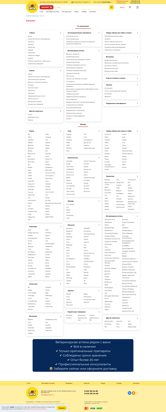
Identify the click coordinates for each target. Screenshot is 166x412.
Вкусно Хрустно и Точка (110, 183)
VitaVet (124, 140)
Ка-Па (47, 263)
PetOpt (30, 260)
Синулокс (125, 303)
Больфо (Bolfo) (126, 264)
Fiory (117, 327)
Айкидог (48, 274)
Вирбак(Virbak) (109, 228)
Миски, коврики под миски (113, 42)
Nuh (46, 151)
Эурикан (125, 300)
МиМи (47, 211)
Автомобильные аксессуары (114, 36)
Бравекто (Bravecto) (128, 270)
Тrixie (67, 297)
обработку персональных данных (35, 409)
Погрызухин (132, 180)
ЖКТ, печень (70, 76)
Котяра (86, 183)
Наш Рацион (32, 200)
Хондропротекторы (111, 60)
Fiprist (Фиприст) (110, 252)
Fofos (68, 250)
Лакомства (31, 47)
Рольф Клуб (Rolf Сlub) (129, 272)
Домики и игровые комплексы (38, 82)
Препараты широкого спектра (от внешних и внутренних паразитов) (80, 43)
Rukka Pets (48, 252)
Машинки (108, 96)
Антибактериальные (72, 57)
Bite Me (86, 272)
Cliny (29, 322)
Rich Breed (31, 252)
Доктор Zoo (87, 142)
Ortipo (47, 156)
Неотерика (108, 290)
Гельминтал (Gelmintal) (112, 258)
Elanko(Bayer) (109, 287)
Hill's (29, 220)
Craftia (30, 178)
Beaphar (30, 319)
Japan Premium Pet (94, 319)
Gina (29, 206)
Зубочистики (120, 207)
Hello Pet (69, 302)
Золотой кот (70, 175)
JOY (106, 195)
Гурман (47, 198)
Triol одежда (70, 204)
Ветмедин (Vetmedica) (112, 296)
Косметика (108, 94)
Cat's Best (69, 161)
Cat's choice (69, 166)
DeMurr (86, 172)
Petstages (69, 245)
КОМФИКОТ (70, 169)
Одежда (30, 50)
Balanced (30, 145)
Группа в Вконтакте (129, 393)
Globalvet (48, 287)
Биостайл (31, 257)
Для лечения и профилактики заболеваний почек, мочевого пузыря (82, 90)
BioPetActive (32, 304)
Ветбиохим (108, 282)
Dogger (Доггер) (33, 232)
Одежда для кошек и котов (36, 96)
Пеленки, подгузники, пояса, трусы (39, 61)
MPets (68, 142)
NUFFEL (68, 234)
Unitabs (30, 333)
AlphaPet (30, 140)
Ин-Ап (107, 298)
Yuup (46, 298)
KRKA (106, 285)
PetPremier (119, 201)
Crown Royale (32, 293)
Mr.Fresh (86, 164)
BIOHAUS (107, 190)
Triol (46, 241)
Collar (29, 230)
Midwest (107, 153)
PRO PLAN (48, 170)
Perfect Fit (48, 159)
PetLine (47, 257)
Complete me (32, 268)
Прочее (68, 118)
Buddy (68, 210)
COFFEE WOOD (89, 261)
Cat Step (68, 188)
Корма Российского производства (39, 39)
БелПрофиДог (50, 243)
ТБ (84, 280)
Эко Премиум (70, 186)
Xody (123, 137)
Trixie (29, 249)
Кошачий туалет (33, 88)
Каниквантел (126, 297)
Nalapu (47, 148)
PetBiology (48, 295)
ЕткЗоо (124, 167)
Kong (68, 247)
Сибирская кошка (89, 148)
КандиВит (48, 328)
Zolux (85, 283)
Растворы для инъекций (74, 113)
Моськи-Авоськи (127, 153)
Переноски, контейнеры (112, 50)
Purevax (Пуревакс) (128, 222)
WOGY (68, 239)
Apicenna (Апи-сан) (82, 319)
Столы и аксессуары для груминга (116, 91)
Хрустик (130, 199)
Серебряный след (51, 319)
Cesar (29, 170)
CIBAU (30, 173)
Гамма (124, 145)
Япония (30, 309)
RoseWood (87, 267)
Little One (119, 321)
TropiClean (31, 306)
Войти (122, 7)
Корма (30, 36)
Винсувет (125, 219)
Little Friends (70, 191)
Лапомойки (31, 53)
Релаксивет (81, 315)
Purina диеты (49, 175)
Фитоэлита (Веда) (110, 268)
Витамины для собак (111, 71)
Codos (68, 299)
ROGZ (29, 243)
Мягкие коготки (33, 99)
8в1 (29, 287)
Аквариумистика (33, 117)
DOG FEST (108, 193)
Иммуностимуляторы (73, 62)
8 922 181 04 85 (135, 1)
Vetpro (107, 225)
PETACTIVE (31, 330)
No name (86, 186)
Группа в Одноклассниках (133, 393)
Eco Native (31, 186)
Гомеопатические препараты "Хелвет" (78, 59)
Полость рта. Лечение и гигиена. (76, 79)
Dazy (85, 269)
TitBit (118, 188)
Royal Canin (48, 178)
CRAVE (30, 175)
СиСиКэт (86, 188)
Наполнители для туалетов (36, 79)
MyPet (47, 266)
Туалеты (30, 58)
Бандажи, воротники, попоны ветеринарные (80, 102)
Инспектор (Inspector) (129, 259)
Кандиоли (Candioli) (111, 241)
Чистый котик (70, 194)
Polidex (30, 325)
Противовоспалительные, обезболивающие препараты (80, 85)
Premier (47, 164)
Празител (108, 250)
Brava (85, 278)
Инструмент (108, 88)
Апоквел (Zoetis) (110, 236)
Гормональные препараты (74, 68)
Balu (129, 185)
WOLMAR (31, 328)
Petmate (69, 148)
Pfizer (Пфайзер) (127, 233)
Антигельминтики (72, 36)
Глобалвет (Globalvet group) (128, 252)
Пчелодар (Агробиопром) (109, 166)
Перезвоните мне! (122, 1)
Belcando (31, 148)
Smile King (108, 324)
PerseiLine (69, 228)
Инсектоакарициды (72, 39)
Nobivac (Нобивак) (128, 289)
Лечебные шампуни (72, 94)
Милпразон (108, 244)
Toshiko (47, 301)
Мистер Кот (87, 169)
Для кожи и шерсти (111, 65)
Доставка (43, 2)
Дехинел (107, 274)
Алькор (124, 156)
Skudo (106, 156)
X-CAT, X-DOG (49, 192)
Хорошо (62, 408)
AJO (29, 134)
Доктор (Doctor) (127, 283)
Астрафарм (119, 193)
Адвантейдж (109, 301)
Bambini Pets (109, 321)
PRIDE (30, 277)
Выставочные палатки (35, 101)
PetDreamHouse (127, 151)
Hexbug (86, 275)
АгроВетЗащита (127, 230)
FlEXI (46, 230)
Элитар (124, 159)
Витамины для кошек (111, 68)
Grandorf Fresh (32, 211)
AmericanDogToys (89, 234)
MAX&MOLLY (32, 254)
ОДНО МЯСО (49, 217)
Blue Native (31, 159)
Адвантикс (125, 305)
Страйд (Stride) (127, 308)
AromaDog (87, 231)
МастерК (107, 307)
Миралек (107, 279)
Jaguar (86, 294)
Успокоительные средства (74, 105)
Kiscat (85, 175)
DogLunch (31, 184)
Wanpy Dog (120, 182)
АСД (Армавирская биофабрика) (128, 242)
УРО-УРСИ (125, 278)
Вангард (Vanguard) (128, 292)
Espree (30, 290)
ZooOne (47, 271)
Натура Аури (120, 204)
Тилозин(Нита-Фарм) (111, 233)
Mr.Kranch (31, 271)
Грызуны (30, 120)
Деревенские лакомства (53, 203)
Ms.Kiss (47, 290)
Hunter (30, 241)
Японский (87, 191)
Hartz (68, 283)
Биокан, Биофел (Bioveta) (110, 262)
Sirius (47, 181)
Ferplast (30, 235)
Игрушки (31, 44)
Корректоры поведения (35, 63)
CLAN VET (31, 181)
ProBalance (48, 167)
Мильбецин (108, 222)
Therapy (47, 186)
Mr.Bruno (48, 304)
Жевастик (69, 231)
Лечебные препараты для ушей (76, 70)
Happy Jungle (132, 327)
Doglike (68, 280)
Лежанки (107, 39)
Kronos (47, 254)
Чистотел (108, 304)
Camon (86, 250)
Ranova (107, 209)
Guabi (29, 214)
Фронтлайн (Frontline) (129, 294)
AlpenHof (130, 190)
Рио (106, 327)
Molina (30, 203)
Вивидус (107, 180)
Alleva (29, 137)
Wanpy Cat (131, 196)
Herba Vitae (48, 306)
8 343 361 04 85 (135, 3)
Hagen (130, 324)
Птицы (30, 114)
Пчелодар (31, 295)
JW (67, 269)
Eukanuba (31, 189)
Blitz (29, 156)
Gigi (46, 322)
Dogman (69, 134)
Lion (67, 207)
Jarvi (29, 198)
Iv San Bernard (32, 301)
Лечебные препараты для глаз (76, 65)
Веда (46, 293)
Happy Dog (31, 217)
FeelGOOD (31, 195)
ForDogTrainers (32, 238)
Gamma (30, 263)
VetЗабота (125, 228)
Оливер (118, 185)
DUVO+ (86, 264)
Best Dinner (31, 153)
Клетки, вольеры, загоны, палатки (115, 44)
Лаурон (47, 235)
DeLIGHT (86, 302)
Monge (47, 145)
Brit (29, 164)
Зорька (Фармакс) (127, 248)
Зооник (47, 238)
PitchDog (69, 278)
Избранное (129, 7)
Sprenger (30, 246)
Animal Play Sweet (89, 299)
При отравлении (71, 99)
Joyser (68, 272)
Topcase (124, 148)
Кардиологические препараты (76, 96)
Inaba (47, 134)
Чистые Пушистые (90, 161)
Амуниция (31, 42)
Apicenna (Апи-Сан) (128, 311)
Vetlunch (48, 189)
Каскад (30, 266)
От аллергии (70, 81)
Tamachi (47, 325)
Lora (46, 140)
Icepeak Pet (48, 246)
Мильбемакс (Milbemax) (129, 286)
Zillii (46, 195)
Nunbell (68, 294)
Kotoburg (48, 232)
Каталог (45, 7)
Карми (47, 209)
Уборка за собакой (34, 55)
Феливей (69, 315)
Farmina (30, 192)
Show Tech (69, 305)
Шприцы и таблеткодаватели (75, 116)
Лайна (107, 159)
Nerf (85, 247)
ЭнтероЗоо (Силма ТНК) (112, 239)
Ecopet (68, 164)
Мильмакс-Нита (110, 219)
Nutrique (48, 153)
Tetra (117, 324)
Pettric (47, 162)
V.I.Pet (47, 249)
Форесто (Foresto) (128, 267)
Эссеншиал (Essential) (129, 281)
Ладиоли (86, 145)
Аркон (47, 277)
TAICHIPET (87, 228)
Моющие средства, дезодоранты (115, 47)
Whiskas (118, 199)
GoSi (67, 253)
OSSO (47, 260)
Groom (30, 298)
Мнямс (47, 214)
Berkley (30, 151)
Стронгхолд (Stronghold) (130, 261)
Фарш (106, 187)
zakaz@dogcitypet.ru (47, 395)
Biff (129, 182)
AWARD (30, 142)
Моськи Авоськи (89, 253)
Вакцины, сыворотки (73, 54)
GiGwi (68, 256)
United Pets (31, 274)
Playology (69, 236)
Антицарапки (88, 140)
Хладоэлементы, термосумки (75, 110)
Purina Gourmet (50, 173)
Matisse (47, 142)
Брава (68, 177)
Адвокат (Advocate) (128, 275)
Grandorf (30, 209)
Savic (67, 151)
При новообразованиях (73, 107)
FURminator (87, 297)
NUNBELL (48, 268)
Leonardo (48, 137)
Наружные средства (72, 73)
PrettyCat (69, 183)
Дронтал (107, 271)
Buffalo (30, 167)
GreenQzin (131, 209)
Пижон (86, 239)
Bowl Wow (31, 162)
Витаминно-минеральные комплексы (117, 63)
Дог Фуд (48, 200)
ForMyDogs (69, 215)
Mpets (106, 137)
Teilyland (48, 184)
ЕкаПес (47, 206)
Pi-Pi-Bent (87, 180)
